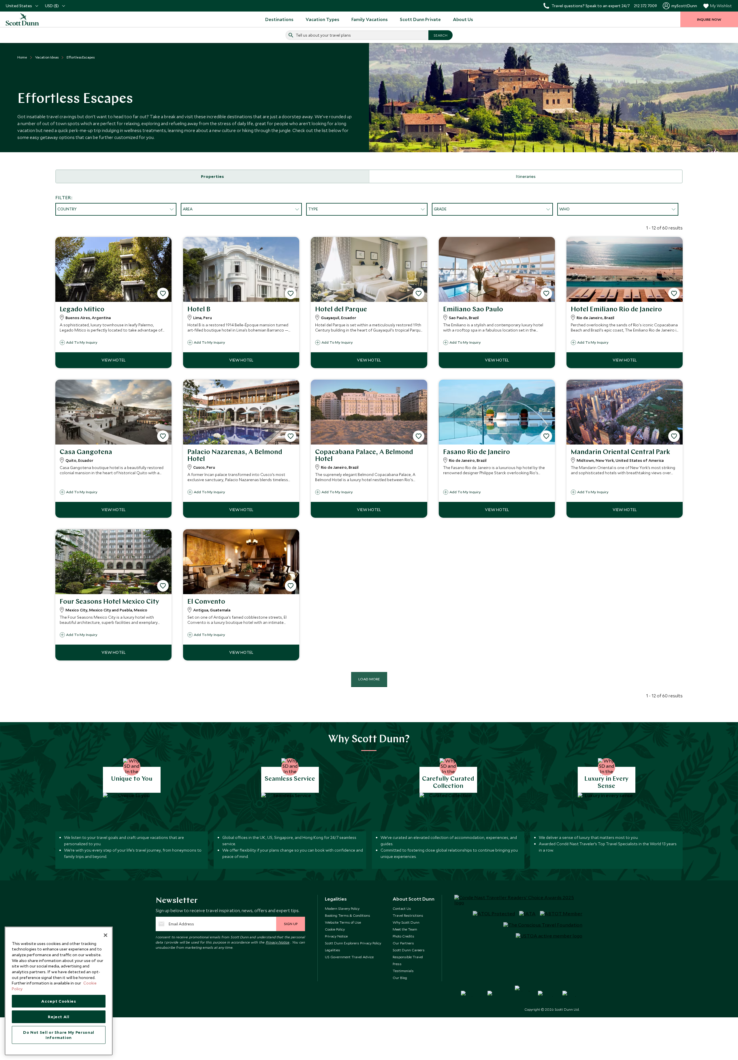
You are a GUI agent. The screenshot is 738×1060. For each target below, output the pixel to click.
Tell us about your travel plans (323, 35)
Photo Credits (403, 936)
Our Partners (403, 943)
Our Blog (400, 977)
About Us (463, 19)
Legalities (332, 950)
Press (397, 963)
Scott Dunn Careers (409, 950)
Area (188, 209)
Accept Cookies (58, 1001)
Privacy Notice (278, 942)
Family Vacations (369, 19)
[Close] (105, 935)
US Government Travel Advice (349, 956)
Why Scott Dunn (406, 922)
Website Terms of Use (343, 922)
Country (67, 209)
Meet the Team (405, 929)
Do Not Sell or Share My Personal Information (58, 1035)
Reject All (58, 1016)
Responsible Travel (408, 956)
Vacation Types (322, 19)
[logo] (29, 19)
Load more (369, 679)
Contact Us (402, 908)
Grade (440, 209)
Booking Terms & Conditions (347, 915)
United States (19, 5)
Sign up (291, 923)
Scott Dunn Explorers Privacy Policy (353, 943)
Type (313, 209)
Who (564, 209)
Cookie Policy (335, 929)
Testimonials (403, 970)
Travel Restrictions (408, 915)
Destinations (279, 19)
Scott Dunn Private (420, 19)
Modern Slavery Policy (342, 908)
